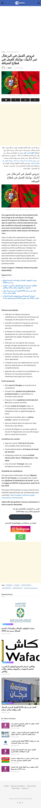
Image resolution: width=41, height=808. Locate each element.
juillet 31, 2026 (16, 771)
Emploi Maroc (8, 662)
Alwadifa (9, 585)
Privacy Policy (31, 786)
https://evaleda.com (20, 517)
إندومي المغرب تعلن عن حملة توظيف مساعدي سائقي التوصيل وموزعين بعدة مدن (25, 759)
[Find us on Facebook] (22, 803)
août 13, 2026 (15, 728)
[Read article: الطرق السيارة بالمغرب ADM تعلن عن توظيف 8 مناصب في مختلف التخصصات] (5, 743)
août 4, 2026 (15, 737)
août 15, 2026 (15, 745)
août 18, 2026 (15, 763)
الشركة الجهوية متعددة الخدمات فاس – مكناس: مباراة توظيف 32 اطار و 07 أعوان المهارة (25, 733)
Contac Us (24, 788)
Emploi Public (26, 585)
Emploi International (13, 52)
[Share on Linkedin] (25, 99)
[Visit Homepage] (20, 3)
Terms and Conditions (18, 786)
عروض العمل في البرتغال (30, 588)
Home (3, 52)
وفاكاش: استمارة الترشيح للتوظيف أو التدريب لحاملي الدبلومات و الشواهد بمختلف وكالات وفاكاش (18, 669)
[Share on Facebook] (6, 99)
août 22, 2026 (16, 754)
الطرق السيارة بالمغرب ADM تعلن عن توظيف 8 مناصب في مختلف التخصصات (25, 742)
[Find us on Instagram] (17, 803)
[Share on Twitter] (15, 99)
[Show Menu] (2, 3)
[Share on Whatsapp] (35, 99)
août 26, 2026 (6, 633)
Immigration (6, 588)
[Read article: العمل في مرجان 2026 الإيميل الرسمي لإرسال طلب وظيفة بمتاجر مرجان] (20, 691)
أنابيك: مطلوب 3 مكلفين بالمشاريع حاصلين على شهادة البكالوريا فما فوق (25, 725)
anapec (16, 585)
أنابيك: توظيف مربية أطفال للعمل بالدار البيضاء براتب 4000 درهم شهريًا (24, 768)
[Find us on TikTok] (20, 803)
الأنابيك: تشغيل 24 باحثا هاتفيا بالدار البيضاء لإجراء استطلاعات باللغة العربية (23, 751)
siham (10, 68)
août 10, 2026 (6, 712)
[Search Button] (39, 3)
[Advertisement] (20, 27)
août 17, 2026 (6, 674)
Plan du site (16, 788)
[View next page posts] (22, 303)
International (17, 588)
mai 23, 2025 (19, 68)
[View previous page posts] (18, 303)
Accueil (6, 786)
